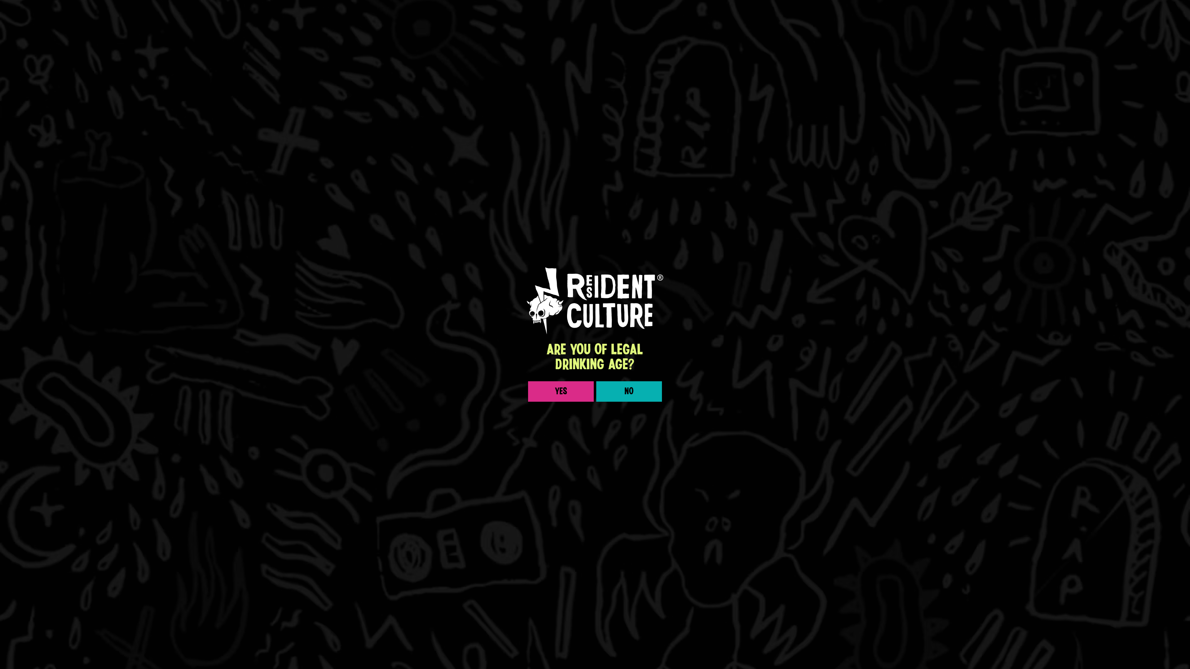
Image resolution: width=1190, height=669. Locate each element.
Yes (561, 391)
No (629, 391)
